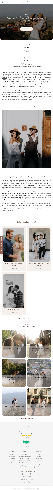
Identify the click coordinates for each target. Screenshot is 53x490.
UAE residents (39, 465)
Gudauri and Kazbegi (24, 456)
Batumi (18, 193)
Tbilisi (9, 193)
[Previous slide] (24, 170)
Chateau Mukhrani (24, 458)
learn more (14, 355)
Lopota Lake (24, 465)
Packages (12, 456)
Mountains (39, 458)
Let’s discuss (26, 28)
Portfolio (12, 458)
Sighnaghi (4, 77)
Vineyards (39, 463)
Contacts (12, 465)
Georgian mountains (7, 199)
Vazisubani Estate (24, 461)
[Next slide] (29, 170)
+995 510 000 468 (26, 476)
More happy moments (26, 418)
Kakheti (20, 195)
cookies (17, 488)
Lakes (39, 461)
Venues (12, 461)
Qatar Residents (39, 467)
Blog (12, 463)
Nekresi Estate (24, 467)
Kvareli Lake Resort (24, 463)
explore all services (23, 318)
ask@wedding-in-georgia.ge (26, 479)
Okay (38, 488)
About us (12, 454)
